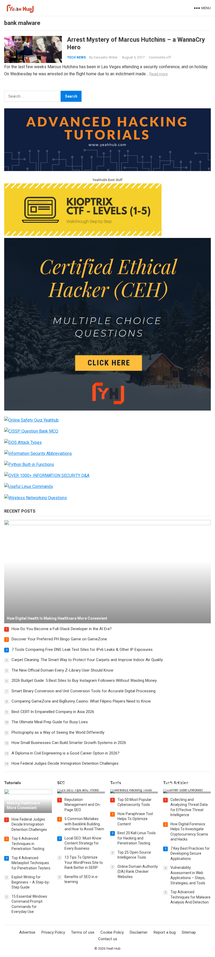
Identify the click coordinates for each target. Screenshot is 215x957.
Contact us (107, 939)
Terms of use (82, 932)
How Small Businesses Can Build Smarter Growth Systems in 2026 (69, 742)
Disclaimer (139, 932)
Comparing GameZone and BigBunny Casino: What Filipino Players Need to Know (81, 701)
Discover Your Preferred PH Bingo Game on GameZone (59, 639)
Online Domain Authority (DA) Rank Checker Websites (137, 871)
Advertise (27, 932)
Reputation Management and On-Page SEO (82, 805)
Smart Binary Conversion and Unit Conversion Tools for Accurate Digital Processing (83, 691)
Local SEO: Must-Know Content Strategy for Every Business (82, 843)
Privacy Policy (53, 932)
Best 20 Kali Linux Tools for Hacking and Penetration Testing (136, 838)
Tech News (76, 57)
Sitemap (189, 932)
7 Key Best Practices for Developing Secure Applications (190, 853)
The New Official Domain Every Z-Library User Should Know (62, 670)
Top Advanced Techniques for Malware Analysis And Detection (190, 897)
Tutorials (12, 782)
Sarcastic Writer (105, 57)
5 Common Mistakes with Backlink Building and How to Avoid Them (84, 824)
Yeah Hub (113, 948)
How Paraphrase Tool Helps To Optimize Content (135, 819)
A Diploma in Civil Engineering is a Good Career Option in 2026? (66, 753)
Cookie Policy (112, 932)
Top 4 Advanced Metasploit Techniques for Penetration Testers (31, 863)
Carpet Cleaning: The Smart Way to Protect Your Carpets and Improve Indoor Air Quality (87, 659)
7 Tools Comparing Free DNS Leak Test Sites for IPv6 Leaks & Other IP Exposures (82, 649)
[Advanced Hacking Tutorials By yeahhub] (107, 169)
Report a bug (165, 932)
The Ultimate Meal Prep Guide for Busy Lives (50, 722)
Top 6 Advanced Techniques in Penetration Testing (28, 843)
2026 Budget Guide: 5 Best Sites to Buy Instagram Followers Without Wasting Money (84, 680)
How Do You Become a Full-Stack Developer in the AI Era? (62, 628)
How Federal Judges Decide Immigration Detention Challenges (65, 763)
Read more (158, 74)
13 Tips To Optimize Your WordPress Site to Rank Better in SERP (83, 862)
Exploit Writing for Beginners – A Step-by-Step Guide (31, 882)
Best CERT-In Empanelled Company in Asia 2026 (53, 711)
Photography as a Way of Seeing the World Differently (58, 732)
